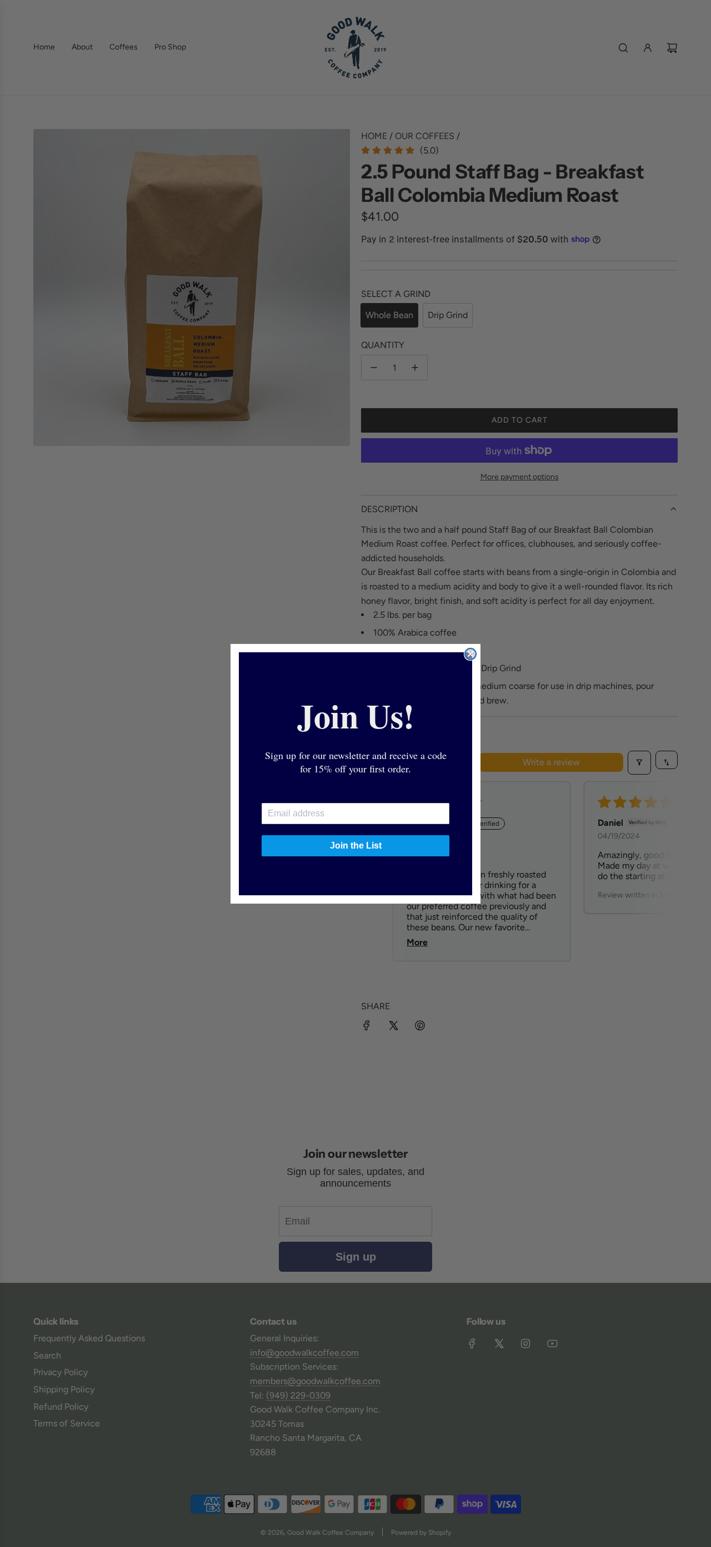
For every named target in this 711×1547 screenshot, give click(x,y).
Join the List (356, 845)
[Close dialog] (470, 654)
